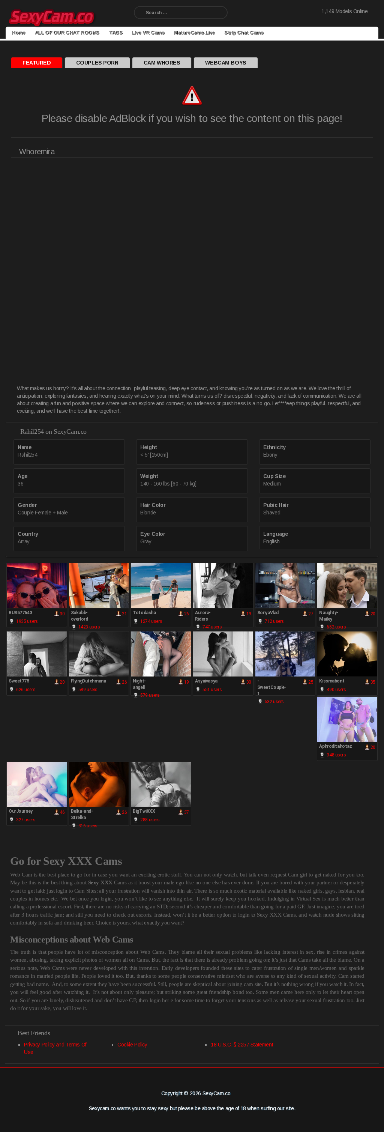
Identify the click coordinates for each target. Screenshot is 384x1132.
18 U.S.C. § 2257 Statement (242, 1045)
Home (18, 32)
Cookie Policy (132, 1045)
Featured (36, 63)
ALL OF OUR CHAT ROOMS (67, 32)
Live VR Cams (148, 32)
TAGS (115, 32)
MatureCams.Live (194, 32)
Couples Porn (97, 63)
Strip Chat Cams (244, 32)
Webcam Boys (225, 63)
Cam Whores (162, 63)
